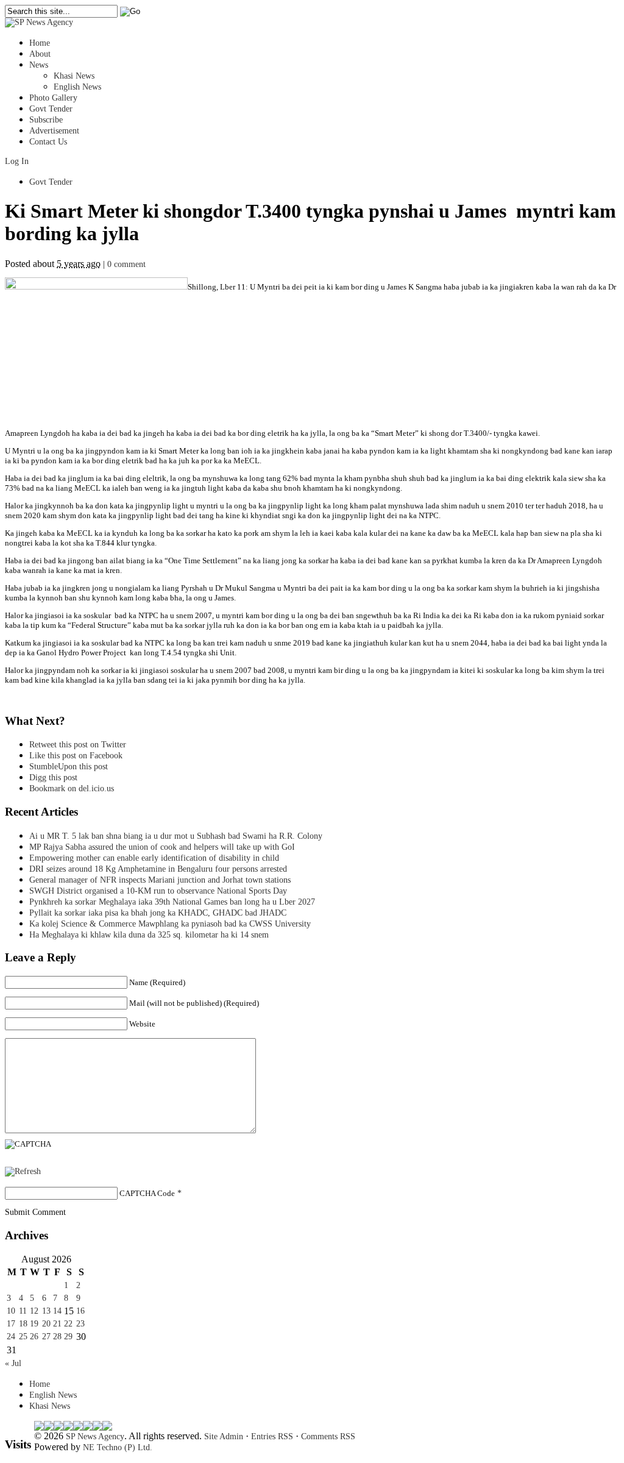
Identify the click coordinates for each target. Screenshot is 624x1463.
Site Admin (223, 1436)
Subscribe (46, 119)
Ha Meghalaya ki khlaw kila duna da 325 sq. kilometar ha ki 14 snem (149, 934)
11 (23, 1310)
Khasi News (74, 75)
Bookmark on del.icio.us (71, 788)
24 (11, 1336)
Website (142, 1023)
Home (39, 43)
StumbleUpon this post (68, 766)
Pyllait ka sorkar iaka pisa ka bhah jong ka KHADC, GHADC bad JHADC (157, 912)
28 (57, 1336)
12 (34, 1310)
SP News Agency (95, 1436)
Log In (17, 161)
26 (34, 1336)
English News (77, 86)
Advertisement (54, 130)
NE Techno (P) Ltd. (117, 1447)
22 (68, 1323)
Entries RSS (272, 1436)
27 (46, 1336)
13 (46, 1310)
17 (11, 1323)
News (38, 64)
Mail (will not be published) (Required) (194, 1003)
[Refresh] (23, 1171)
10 (11, 1310)
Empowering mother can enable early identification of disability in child (154, 858)
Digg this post (53, 777)
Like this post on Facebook (75, 755)
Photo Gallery (53, 97)
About (40, 54)
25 (23, 1336)
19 (34, 1323)
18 (23, 1323)
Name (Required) (157, 982)
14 (57, 1310)
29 (68, 1336)
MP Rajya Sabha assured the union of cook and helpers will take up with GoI (162, 847)
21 (57, 1323)
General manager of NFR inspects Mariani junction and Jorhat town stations (160, 880)
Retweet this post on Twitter (77, 744)
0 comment (126, 264)
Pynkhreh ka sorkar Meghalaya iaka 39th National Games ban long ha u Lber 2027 (172, 901)
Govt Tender (51, 108)
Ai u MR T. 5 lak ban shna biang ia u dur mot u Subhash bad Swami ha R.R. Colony (175, 836)
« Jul (13, 1363)
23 (80, 1323)
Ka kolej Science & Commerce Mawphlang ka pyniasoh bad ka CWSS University (170, 923)
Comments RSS (328, 1436)
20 (46, 1323)
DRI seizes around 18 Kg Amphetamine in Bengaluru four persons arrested (158, 869)
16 (80, 1310)
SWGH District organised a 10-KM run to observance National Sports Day (158, 890)
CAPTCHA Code (147, 1193)
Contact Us (48, 141)
